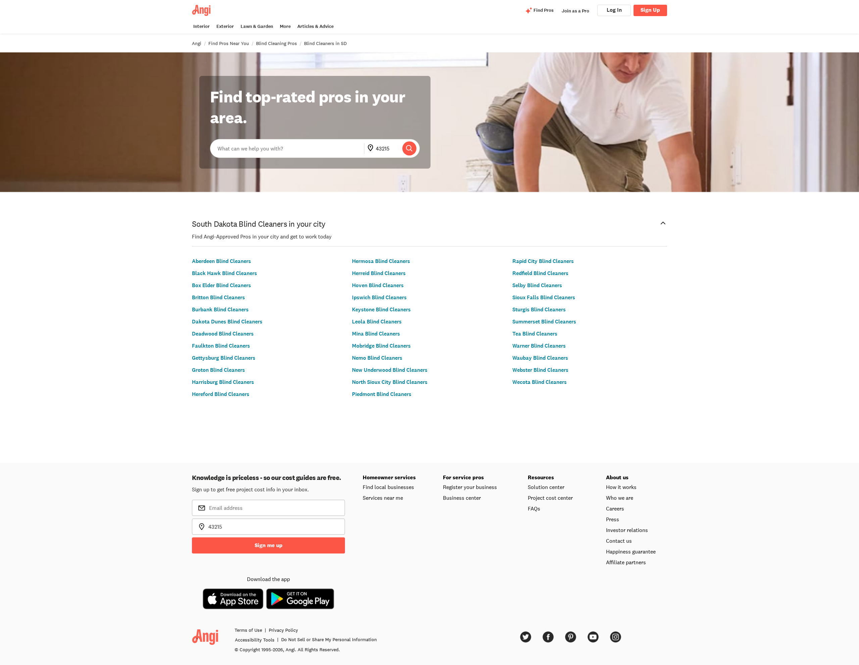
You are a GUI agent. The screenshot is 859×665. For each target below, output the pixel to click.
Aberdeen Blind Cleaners (221, 261)
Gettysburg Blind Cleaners (223, 357)
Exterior (225, 26)
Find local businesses (388, 487)
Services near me (383, 497)
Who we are (619, 497)
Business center (462, 497)
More (285, 26)
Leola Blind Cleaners (377, 321)
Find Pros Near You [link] (228, 43)
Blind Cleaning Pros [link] (276, 43)
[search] (409, 148)
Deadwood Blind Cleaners (223, 333)
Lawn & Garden (257, 26)
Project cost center (550, 497)
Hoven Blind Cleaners (378, 285)
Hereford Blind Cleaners (220, 394)
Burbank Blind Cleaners (220, 309)
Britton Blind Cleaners (218, 297)
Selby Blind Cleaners (537, 285)
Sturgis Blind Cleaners (539, 309)
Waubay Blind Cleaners (540, 357)
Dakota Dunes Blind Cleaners (227, 321)
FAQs (534, 508)
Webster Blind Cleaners (540, 369)
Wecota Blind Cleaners (539, 382)
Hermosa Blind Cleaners (381, 261)
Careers (615, 508)
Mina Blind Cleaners (376, 333)
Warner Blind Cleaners (539, 345)
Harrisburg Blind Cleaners (223, 382)
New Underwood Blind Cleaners (389, 369)
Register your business (470, 487)
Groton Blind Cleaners (218, 369)
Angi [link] (196, 43)
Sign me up (269, 545)
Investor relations (627, 530)
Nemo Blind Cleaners (377, 357)
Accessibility (254, 640)
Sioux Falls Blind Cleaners (543, 297)
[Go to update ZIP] (372, 148)
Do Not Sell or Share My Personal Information (329, 639)
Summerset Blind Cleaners (544, 321)
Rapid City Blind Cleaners (543, 261)
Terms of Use (248, 630)
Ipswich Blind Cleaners (379, 297)
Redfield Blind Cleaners (540, 273)
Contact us (619, 540)
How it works (621, 487)
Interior (201, 26)
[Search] (409, 148)
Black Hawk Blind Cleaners (224, 273)
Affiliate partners (626, 562)
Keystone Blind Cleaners (381, 309)
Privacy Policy (283, 630)
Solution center (546, 487)
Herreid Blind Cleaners (379, 273)
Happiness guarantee (631, 551)
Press (612, 519)
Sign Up (650, 9)
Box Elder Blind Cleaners (221, 285)
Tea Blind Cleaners (534, 333)
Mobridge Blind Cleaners (381, 345)
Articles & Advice (315, 26)
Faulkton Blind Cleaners (221, 345)
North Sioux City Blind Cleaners (389, 382)
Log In (614, 9)
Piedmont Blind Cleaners (381, 394)
